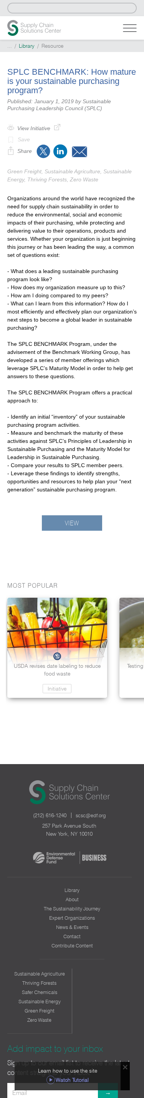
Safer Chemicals (39, 992)
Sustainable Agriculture (39, 974)
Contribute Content (72, 945)
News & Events (72, 927)
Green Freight (40, 1010)
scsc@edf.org (91, 815)
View (72, 523)
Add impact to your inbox (55, 1048)
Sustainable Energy (39, 1001)
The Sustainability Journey (72, 908)
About (72, 899)
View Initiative (34, 128)
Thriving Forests (39, 983)
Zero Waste (39, 1020)
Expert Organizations (72, 918)
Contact (72, 936)
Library (26, 46)
